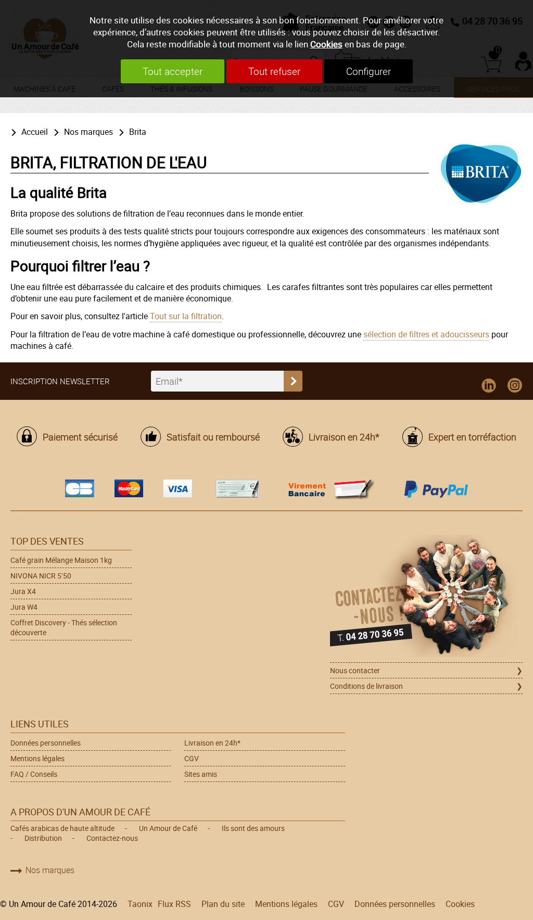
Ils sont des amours (253, 828)
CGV (191, 758)
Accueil (34, 131)
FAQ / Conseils (33, 774)
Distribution (43, 838)
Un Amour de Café (168, 828)
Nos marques (88, 131)
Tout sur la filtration (186, 316)
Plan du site (223, 904)
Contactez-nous (112, 838)
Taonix (140, 904)
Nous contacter (355, 670)
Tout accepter (172, 71)
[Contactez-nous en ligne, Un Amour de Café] (426, 597)
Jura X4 (23, 591)
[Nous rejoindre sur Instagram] (515, 386)
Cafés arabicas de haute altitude (62, 828)
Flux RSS (174, 904)
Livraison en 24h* (344, 437)
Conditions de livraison (366, 686)
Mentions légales (37, 758)
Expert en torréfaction (472, 437)
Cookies (326, 44)
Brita (137, 131)
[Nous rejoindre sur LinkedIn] (489, 386)
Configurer (368, 71)
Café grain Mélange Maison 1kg (61, 560)
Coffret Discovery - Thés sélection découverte (63, 627)
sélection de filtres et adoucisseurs (426, 334)
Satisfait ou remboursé (213, 437)
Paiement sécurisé (80, 437)
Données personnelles (45, 743)
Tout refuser (274, 71)
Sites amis (200, 774)
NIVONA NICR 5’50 (40, 576)
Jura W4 (23, 607)
